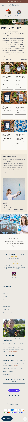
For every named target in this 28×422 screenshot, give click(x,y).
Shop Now (5, 293)
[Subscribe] (23, 385)
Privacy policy (15, 416)
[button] (2, 5)
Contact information (23, 419)
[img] (14, 257)
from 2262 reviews (14, 259)
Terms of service (23, 416)
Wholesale (5, 300)
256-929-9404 (14, 366)
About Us (5, 303)
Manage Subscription (8, 313)
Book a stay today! (14, 352)
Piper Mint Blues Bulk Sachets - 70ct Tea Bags (7, 136)
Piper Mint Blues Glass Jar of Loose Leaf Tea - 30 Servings (20, 78)
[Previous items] (2, 13)
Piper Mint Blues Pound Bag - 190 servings (7, 107)
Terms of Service (7, 306)
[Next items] (25, 13)
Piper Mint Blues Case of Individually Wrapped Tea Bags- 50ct (20, 137)
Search (4, 290)
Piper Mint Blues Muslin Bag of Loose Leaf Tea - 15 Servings (7, 78)
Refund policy (6, 309)
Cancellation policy (13, 419)
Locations (5, 297)
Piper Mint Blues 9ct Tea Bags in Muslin (20, 107)
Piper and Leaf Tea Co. (13, 415)
